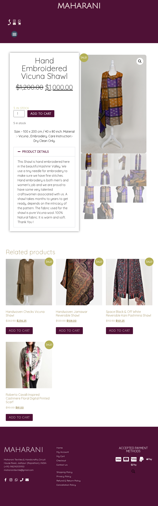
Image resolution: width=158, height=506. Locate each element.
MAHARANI (79, 6)
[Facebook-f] (9, 20)
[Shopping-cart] (19, 23)
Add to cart (40, 113)
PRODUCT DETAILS (35, 152)
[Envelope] (14, 23)
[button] (14, 34)
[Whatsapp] (19, 20)
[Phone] (9, 23)
